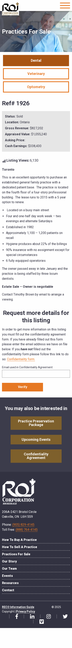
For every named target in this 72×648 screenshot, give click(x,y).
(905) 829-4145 (23, 525)
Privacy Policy (25, 611)
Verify (22, 387)
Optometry (36, 87)
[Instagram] (47, 616)
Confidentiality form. (21, 359)
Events (7, 576)
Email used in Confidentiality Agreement (27, 367)
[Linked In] (30, 616)
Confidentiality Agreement (36, 456)
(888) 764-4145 (27, 530)
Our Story (9, 561)
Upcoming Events (36, 439)
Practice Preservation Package (36, 423)
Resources (10, 583)
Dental (36, 60)
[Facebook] (15, 616)
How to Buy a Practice (19, 540)
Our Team (9, 568)
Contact (8, 590)
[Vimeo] (40, 621)
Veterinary (36, 74)
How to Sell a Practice (19, 547)
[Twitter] (64, 616)
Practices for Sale (16, 554)
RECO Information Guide (18, 607)
